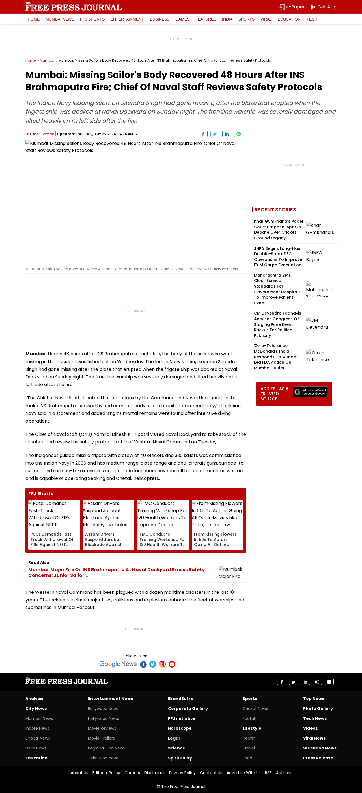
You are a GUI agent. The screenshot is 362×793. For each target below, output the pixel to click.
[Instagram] (162, 664)
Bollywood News (103, 708)
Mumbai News (60, 19)
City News (36, 708)
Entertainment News (110, 698)
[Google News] (118, 664)
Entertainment (127, 19)
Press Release (318, 758)
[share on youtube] (329, 682)
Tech (312, 19)
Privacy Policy (182, 772)
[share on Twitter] (214, 134)
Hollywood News (103, 718)
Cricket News (255, 708)
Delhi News (35, 748)
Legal (174, 738)
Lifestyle (252, 728)
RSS (268, 772)
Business (159, 19)
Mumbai (47, 60)
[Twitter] (152, 664)
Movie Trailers (101, 738)
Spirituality (180, 758)
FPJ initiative (182, 718)
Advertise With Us (244, 772)
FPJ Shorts (92, 19)
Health (249, 738)
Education (289, 19)
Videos (310, 728)
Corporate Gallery (188, 708)
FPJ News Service (39, 133)
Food (247, 758)
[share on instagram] (317, 682)
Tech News (315, 718)
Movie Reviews (102, 728)
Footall (249, 718)
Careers (132, 772)
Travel (249, 748)
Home (34, 19)
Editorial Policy (106, 772)
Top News (313, 698)
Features (205, 19)
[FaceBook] (143, 664)
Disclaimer (154, 772)
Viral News (314, 738)
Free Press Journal (73, 6)
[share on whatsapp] (238, 134)
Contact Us (211, 772)
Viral (266, 19)
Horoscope (180, 728)
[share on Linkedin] (226, 134)
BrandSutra (180, 698)
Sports (246, 19)
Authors (283, 772)
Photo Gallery (318, 708)
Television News (103, 758)
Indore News (37, 728)
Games (182, 19)
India (227, 19)
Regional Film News (106, 748)
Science (176, 748)
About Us (79, 772)
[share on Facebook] (203, 134)
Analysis (34, 698)
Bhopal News (37, 738)
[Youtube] (172, 664)
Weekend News (320, 748)
